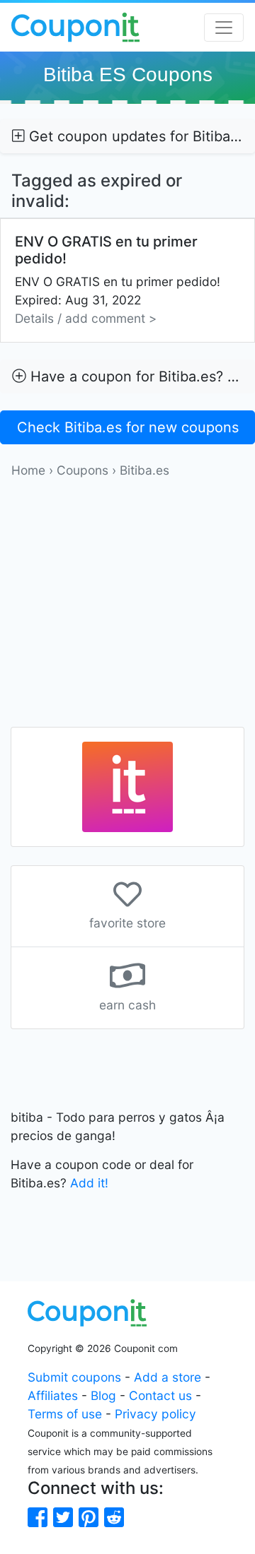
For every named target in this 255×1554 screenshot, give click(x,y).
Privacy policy (155, 1413)
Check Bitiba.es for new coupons (128, 427)
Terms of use (65, 1413)
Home (28, 470)
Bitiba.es (144, 470)
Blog (103, 1395)
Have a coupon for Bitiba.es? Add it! (140, 376)
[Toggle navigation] (224, 27)
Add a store (167, 1377)
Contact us (160, 1395)
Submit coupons (74, 1377)
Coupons (82, 470)
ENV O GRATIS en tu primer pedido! (117, 279)
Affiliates (53, 1395)
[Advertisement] (127, 607)
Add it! (89, 1182)
